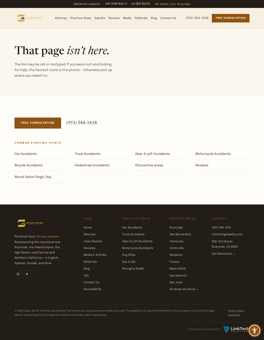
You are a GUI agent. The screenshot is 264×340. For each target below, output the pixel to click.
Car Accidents (25, 154)
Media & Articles (95, 254)
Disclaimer (234, 315)
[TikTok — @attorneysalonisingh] (27, 273)
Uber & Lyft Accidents (152, 154)
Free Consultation (230, 18)
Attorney (61, 18)
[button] (254, 330)
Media (127, 18)
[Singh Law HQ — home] (29, 18)
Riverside (176, 227)
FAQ (86, 275)
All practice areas (149, 165)
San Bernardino (180, 234)
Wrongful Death (133, 268)
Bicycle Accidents (28, 165)
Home (88, 227)
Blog (154, 18)
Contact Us (168, 18)
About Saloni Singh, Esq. (33, 177)
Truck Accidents (87, 154)
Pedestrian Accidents (92, 165)
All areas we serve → (184, 289)
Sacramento (178, 275)
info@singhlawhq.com (227, 234)
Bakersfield (177, 268)
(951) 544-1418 (197, 18)
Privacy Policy (236, 311)
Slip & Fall (128, 261)
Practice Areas (80, 18)
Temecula (176, 241)
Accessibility (92, 289)
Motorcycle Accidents (213, 154)
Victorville (176, 248)
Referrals (141, 18)
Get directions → (224, 253)
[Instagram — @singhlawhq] (17, 273)
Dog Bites (128, 254)
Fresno (174, 261)
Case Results (93, 241)
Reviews (114, 18)
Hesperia (175, 254)
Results (100, 18)
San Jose (175, 282)
